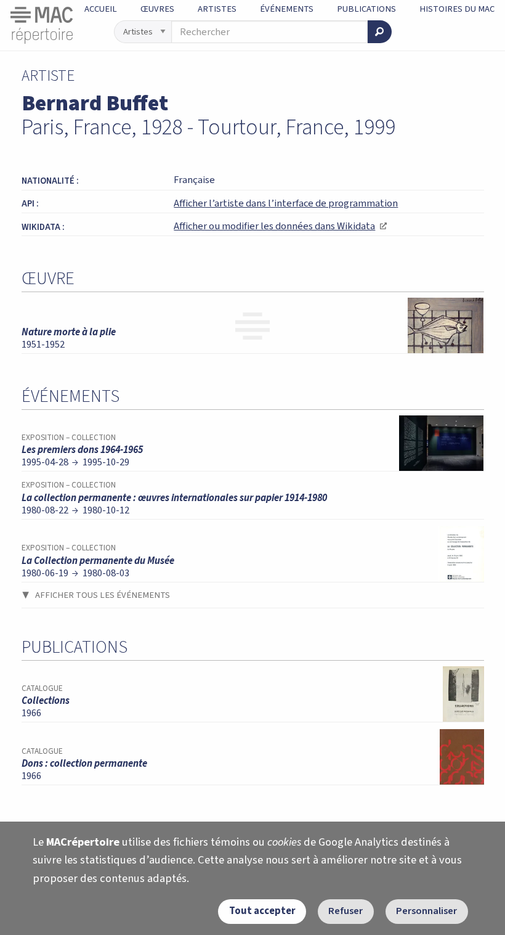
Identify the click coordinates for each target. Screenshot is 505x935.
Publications (366, 8)
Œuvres (157, 8)
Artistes (217, 8)
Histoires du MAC (457, 8)
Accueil (100, 8)
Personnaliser (426, 911)
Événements (286, 8)
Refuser (345, 911)
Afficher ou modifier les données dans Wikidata (280, 226)
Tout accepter (262, 911)
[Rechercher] (379, 31)
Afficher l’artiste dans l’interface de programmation (286, 203)
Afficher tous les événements (102, 595)
